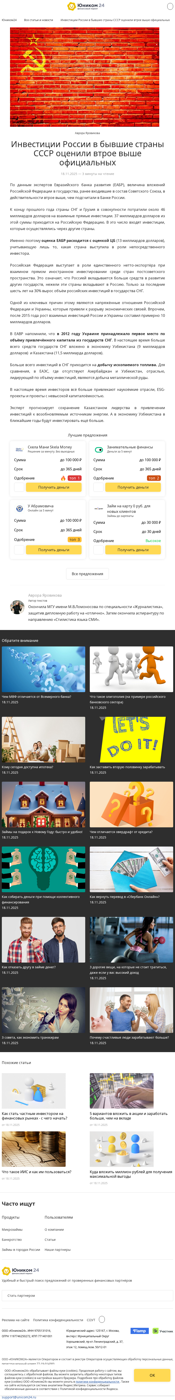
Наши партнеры (58, 1249)
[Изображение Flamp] (140, 1339)
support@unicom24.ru (19, 1397)
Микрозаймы (12, 1229)
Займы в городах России (21, 1249)
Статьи (50, 1239)
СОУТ (91, 1320)
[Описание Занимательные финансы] (98, 487)
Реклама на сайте (15, 1320)
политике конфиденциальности (98, 1382)
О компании (54, 1229)
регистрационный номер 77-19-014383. (28, 1364)
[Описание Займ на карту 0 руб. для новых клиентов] (98, 549)
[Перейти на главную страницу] (85, 6)
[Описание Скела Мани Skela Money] (19, 487)
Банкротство (12, 1239)
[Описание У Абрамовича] (19, 549)
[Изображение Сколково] (162, 1339)
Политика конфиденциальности (58, 1320)
